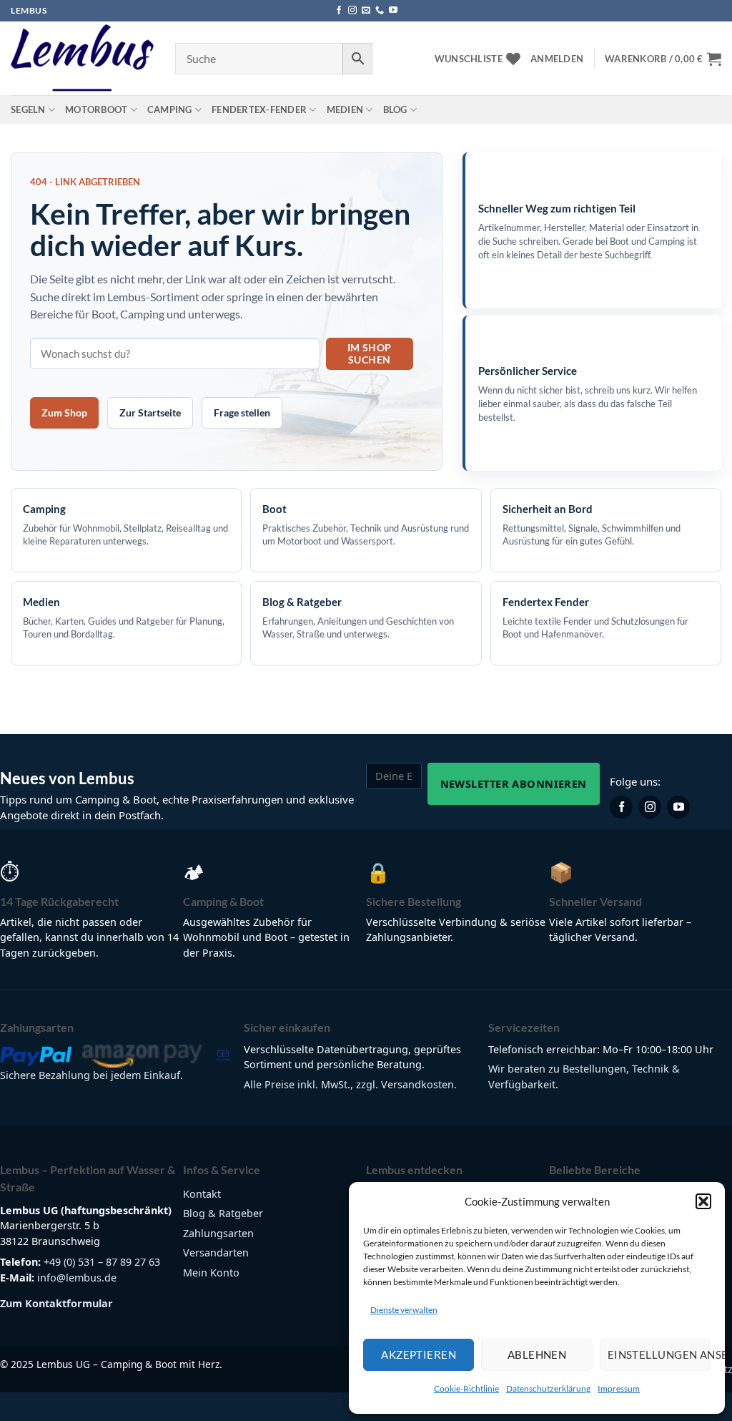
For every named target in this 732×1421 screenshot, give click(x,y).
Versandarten (216, 1252)
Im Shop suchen (369, 353)
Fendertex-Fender (259, 109)
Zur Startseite (150, 412)
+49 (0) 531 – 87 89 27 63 (102, 1262)
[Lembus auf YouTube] (678, 807)
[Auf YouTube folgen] (393, 11)
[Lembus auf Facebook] (621, 807)
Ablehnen (537, 1354)
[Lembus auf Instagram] (649, 807)
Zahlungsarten (218, 1233)
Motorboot (96, 109)
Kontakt (202, 1194)
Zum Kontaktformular (56, 1303)
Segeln (28, 109)
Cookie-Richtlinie (466, 1388)
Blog (395, 109)
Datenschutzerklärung (548, 1388)
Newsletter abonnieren (513, 783)
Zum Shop (64, 412)
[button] (703, 1201)
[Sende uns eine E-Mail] (366, 11)
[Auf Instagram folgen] (352, 11)
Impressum (619, 1388)
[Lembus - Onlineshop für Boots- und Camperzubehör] (82, 58)
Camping (169, 109)
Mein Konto (211, 1272)
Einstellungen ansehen (659, 1354)
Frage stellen (242, 412)
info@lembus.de (77, 1277)
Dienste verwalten (403, 1309)
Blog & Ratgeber (223, 1213)
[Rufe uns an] (379, 11)
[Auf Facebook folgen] (339, 11)
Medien (345, 109)
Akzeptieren (418, 1354)
